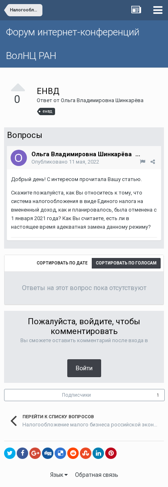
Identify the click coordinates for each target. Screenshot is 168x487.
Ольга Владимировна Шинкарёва (102, 100)
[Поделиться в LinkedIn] (98, 453)
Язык (57, 475)
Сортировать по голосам (126, 263)
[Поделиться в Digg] (47, 453)
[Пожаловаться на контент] (142, 162)
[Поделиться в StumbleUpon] (85, 453)
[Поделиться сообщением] (152, 162)
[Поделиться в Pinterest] (111, 453)
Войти (84, 368)
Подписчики (76, 395)
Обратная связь (96, 475)
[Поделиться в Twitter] (9, 453)
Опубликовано (65, 162)
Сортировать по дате (62, 263)
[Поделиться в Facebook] (22, 453)
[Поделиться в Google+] (35, 453)
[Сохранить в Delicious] (60, 453)
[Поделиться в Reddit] (73, 453)
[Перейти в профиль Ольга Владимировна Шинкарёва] (19, 158)
